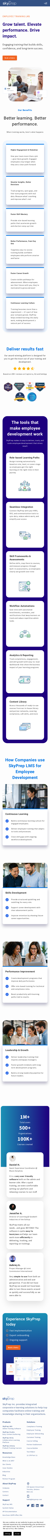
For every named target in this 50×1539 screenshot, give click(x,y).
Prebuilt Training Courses (12, 1447)
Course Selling (32, 1441)
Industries (6, 1471)
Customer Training (34, 1437)
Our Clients (7, 1464)
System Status (8, 1508)
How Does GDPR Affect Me (12, 1515)
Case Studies (8, 1468)
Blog (4, 1475)
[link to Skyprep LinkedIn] (37, 1506)
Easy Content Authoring (11, 1433)
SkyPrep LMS (7, 1504)
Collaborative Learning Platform (11, 1440)
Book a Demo (10, 58)
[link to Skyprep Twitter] (28, 1506)
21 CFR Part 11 (32, 1455)
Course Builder (32, 1448)
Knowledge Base (9, 1457)
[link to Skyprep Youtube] (42, 1506)
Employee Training (34, 1430)
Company (6, 1488)
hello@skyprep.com (34, 1499)
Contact (5, 1495)
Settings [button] (7, 1534)
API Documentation (10, 1511)
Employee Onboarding (35, 1434)
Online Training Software (12, 1427)
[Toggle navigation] (45, 3)
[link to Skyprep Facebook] (32, 1506)
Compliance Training (34, 1426)
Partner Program (9, 1479)
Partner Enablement (34, 1444)
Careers (6, 1492)
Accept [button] (17, 1534)
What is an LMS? (9, 1461)
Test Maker (31, 1452)
